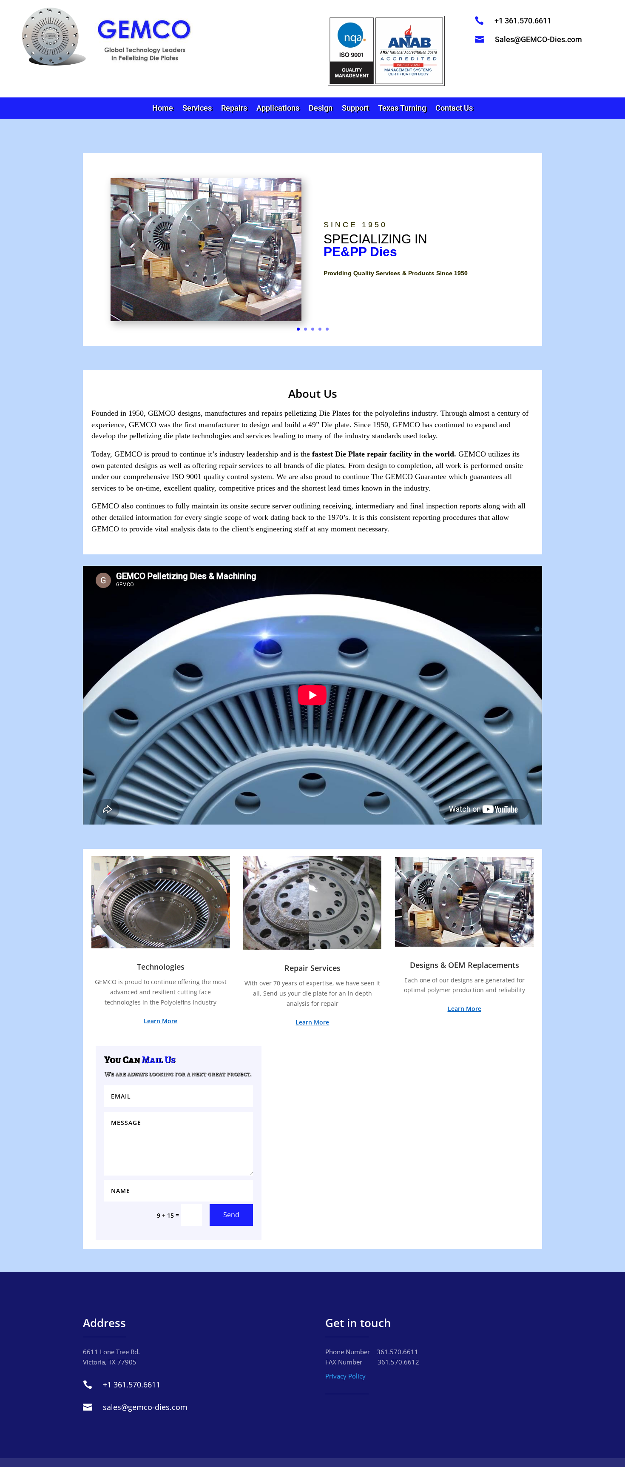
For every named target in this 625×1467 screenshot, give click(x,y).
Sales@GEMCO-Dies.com (538, 39)
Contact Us (454, 108)
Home (162, 108)
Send (231, 1214)
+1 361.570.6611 (522, 20)
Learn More (160, 1021)
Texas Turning (402, 108)
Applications (277, 108)
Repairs (234, 108)
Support (355, 108)
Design (320, 108)
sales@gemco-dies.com (145, 1407)
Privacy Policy (345, 1376)
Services (197, 108)
